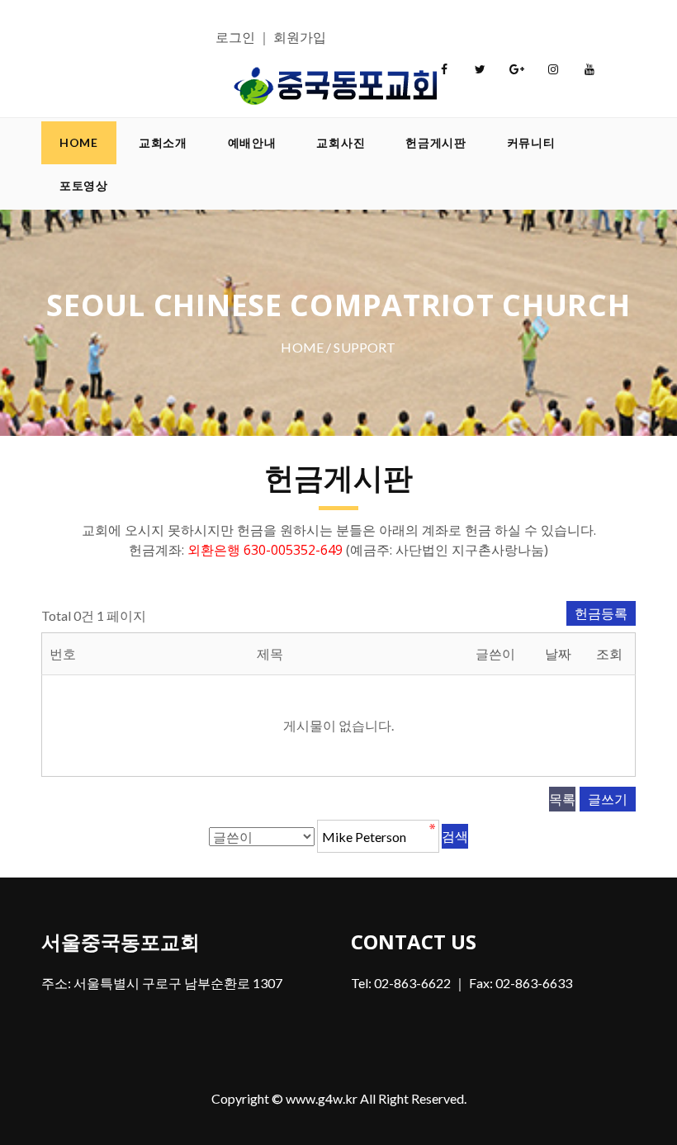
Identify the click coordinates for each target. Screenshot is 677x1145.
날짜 (558, 653)
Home (78, 142)
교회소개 (163, 142)
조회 (609, 653)
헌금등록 (601, 613)
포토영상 (83, 185)
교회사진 (340, 142)
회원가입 (299, 37)
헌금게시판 (435, 142)
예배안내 (252, 142)
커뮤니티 (531, 142)
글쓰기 (607, 799)
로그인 (235, 37)
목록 (562, 799)
